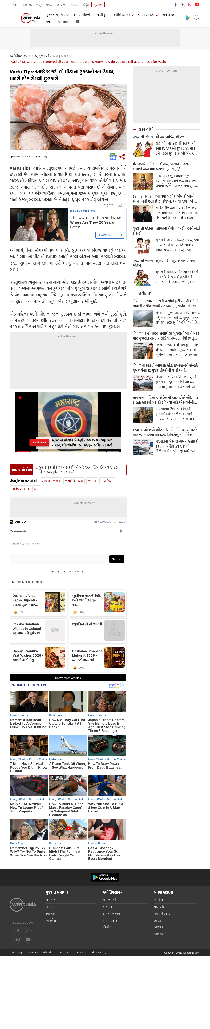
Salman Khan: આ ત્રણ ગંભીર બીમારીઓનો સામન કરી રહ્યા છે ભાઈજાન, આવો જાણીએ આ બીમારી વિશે (165, 199)
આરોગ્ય (158, 899)
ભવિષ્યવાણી (109, 899)
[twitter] (183, 4)
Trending (62, 21)
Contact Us (80, 952)
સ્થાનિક (50, 913)
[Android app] (105, 877)
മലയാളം (74, 4)
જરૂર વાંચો (145, 129)
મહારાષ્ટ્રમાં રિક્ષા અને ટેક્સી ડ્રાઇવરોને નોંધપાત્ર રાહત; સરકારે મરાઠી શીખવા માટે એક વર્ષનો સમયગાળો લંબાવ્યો (165, 400)
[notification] (196, 18)
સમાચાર (50, 899)
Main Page (17, 952)
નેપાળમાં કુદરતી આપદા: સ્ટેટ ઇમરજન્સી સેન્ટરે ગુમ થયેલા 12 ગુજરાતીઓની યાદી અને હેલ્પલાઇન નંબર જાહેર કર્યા (165, 368)
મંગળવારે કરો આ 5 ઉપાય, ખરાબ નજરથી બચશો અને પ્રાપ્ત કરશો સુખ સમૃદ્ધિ (162, 167)
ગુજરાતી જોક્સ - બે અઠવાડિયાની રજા (159, 136)
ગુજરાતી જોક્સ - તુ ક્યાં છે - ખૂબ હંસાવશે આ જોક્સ (164, 263)
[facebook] (176, 4)
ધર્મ (48, 21)
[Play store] (188, 18)
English (27, 4)
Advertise (47, 952)
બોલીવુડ (101, 14)
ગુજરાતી (98, 4)
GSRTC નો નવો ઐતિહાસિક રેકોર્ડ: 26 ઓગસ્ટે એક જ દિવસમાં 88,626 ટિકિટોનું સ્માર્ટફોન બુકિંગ (165, 432)
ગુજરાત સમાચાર (55, 14)
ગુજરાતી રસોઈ (162, 913)
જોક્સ (92, 480)
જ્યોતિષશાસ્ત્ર (121, 14)
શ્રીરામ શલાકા (110, 920)
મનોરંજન (107, 480)
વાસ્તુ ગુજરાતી (40, 56)
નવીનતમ (145, 293)
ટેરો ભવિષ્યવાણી (111, 913)
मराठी (49, 4)
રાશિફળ (107, 906)
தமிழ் (39, 4)
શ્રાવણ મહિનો (81, 14)
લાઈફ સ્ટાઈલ (146, 14)
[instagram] (190, 4)
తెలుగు (61, 4)
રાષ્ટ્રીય (49, 906)
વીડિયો (79, 21)
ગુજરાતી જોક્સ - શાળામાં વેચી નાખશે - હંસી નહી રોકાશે (166, 231)
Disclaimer (64, 952)
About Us (33, 952)
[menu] (14, 18)
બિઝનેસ (51, 920)
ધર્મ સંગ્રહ (168, 14)
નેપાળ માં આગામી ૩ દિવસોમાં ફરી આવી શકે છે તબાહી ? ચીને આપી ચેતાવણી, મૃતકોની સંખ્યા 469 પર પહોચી (165, 304)
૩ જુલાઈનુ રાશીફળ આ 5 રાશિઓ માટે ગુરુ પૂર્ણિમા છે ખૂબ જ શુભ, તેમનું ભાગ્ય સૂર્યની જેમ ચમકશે (77, 469)
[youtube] (197, 4)
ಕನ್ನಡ (86, 4)
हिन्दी (15, 4)
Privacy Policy (98, 952)
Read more (39, 442)
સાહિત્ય (158, 920)
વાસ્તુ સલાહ (61, 56)
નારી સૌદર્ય (160, 906)
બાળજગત (159, 927)
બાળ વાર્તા (159, 934)
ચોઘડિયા (107, 927)
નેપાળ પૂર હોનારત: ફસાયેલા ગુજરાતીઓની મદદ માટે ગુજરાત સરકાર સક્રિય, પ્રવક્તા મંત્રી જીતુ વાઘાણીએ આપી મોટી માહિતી (166, 336)
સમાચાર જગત (51, 480)
